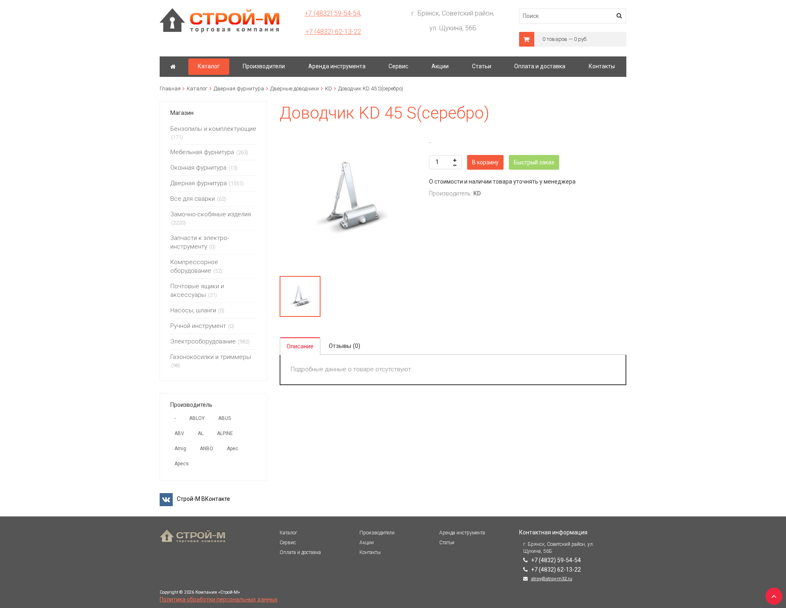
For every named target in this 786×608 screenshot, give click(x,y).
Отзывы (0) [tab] (344, 346)
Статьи (446, 542)
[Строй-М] (173, 66)
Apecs (181, 464)
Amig (180, 448)
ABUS (224, 418)
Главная (170, 88)
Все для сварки (192, 198)
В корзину (485, 162)
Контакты (370, 552)
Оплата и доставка (300, 552)
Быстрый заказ (534, 162)
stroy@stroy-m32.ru (551, 578)
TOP (772, 594)
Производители (377, 533)
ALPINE (225, 433)
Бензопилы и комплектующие (213, 128)
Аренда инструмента (462, 533)
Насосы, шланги (193, 310)
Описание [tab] (300, 346)
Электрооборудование (203, 341)
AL (200, 433)
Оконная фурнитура (198, 167)
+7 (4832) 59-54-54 (332, 13)
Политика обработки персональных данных (219, 599)
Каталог (197, 88)
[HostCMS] (220, 12)
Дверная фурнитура (239, 88)
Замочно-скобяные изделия (210, 214)
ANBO (206, 448)
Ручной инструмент (198, 326)
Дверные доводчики (294, 88)
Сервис (288, 542)
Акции (366, 542)
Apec (232, 448)
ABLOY (197, 418)
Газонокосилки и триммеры (210, 357)
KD (328, 88)
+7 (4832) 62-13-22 (333, 32)
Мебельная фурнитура (202, 152)
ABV (179, 433)
